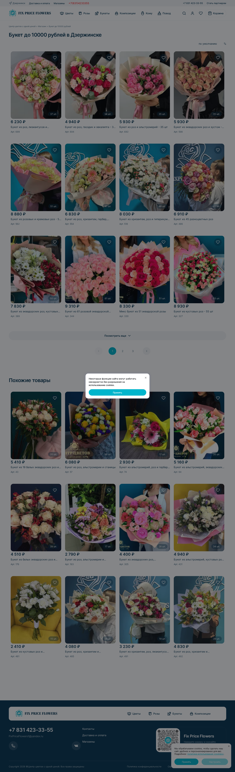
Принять (117, 392)
